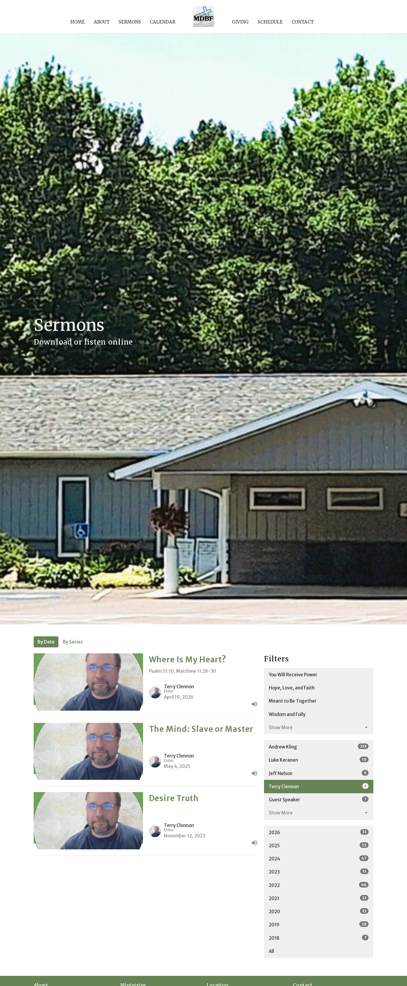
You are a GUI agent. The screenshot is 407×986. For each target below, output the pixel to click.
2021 (317, 898)
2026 (317, 832)
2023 (317, 872)
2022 (317, 885)
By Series (73, 642)
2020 (317, 911)
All (271, 951)
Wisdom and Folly (287, 714)
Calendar (162, 22)
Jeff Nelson (317, 773)
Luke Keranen (317, 760)
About (102, 22)
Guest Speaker (317, 800)
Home (77, 22)
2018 (317, 938)
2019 (317, 925)
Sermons (130, 22)
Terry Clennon (317, 786)
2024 (317, 859)
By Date (46, 642)
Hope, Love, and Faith (292, 688)
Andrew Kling (317, 747)
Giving (240, 22)
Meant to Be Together (292, 701)
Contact (303, 22)
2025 (317, 845)
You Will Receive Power (293, 675)
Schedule (270, 22)
